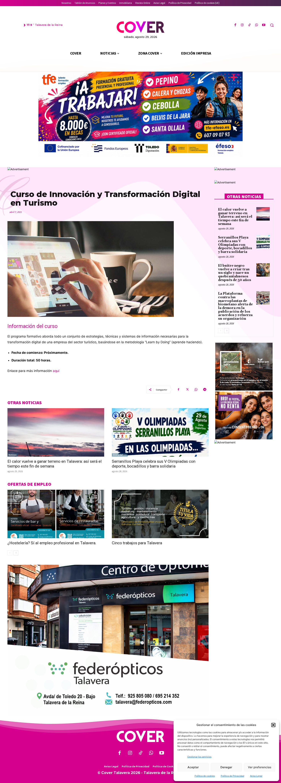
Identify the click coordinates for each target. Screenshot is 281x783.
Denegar (226, 767)
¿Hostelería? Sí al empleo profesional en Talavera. (51, 543)
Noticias (13, 455)
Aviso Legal (256, 775)
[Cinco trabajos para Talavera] (160, 514)
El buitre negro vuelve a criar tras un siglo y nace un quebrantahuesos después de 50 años (234, 273)
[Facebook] (235, 25)
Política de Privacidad (232, 775)
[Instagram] (242, 25)
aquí (56, 371)
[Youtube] (263, 25)
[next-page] (16, 552)
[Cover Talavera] (140, 736)
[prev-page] (9, 552)
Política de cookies (205, 775)
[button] (273, 725)
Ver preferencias (259, 767)
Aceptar (193, 767)
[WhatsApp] (256, 25)
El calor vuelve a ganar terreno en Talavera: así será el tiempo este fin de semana (235, 217)
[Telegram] (205, 389)
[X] (187, 389)
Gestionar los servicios (199, 756)
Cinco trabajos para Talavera (137, 543)
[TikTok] (249, 25)
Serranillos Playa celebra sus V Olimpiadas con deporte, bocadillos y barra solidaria (153, 463)
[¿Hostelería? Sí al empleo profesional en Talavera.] (55, 514)
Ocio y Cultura (120, 455)
